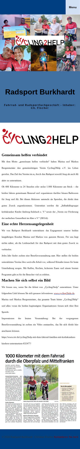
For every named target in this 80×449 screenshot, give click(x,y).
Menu (73, 7)
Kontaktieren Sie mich (66, 437)
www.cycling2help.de (64, 293)
